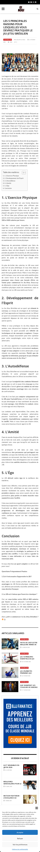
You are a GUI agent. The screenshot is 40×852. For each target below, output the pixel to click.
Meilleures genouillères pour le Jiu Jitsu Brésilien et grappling (12, 785)
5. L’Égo (6, 186)
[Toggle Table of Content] (22, 173)
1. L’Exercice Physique (11, 176)
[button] (37, 808)
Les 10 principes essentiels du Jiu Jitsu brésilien (27, 659)
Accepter (20, 832)
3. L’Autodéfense (9, 181)
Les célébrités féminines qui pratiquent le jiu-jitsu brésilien (27, 674)
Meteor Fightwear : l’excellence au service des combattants (11, 799)
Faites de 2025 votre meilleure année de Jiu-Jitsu (28, 645)
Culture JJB (7, 39)
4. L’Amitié (7, 183)
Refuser (20, 838)
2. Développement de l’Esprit (14, 178)
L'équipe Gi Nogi (20, 39)
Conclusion (8, 188)
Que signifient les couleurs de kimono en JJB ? (29, 687)
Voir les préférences (20, 845)
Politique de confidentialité (20, 849)
